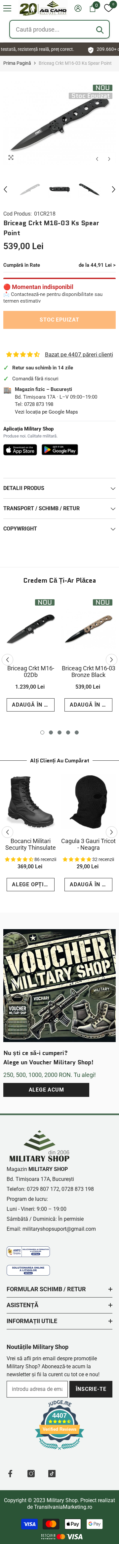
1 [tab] (42, 732)
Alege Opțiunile (33, 884)
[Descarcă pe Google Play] (60, 449)
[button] (7, 8)
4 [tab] (68, 732)
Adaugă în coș (33, 705)
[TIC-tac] (52, 1474)
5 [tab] (77, 732)
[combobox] (59, 29)
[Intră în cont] (78, 8)
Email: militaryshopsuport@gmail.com (51, 1229)
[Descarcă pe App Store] (20, 449)
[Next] (109, 159)
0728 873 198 (38, 404)
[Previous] (97, 159)
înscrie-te (91, 1389)
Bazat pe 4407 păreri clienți (79, 354)
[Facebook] (10, 1474)
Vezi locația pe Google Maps (46, 412)
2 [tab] (51, 732)
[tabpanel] (31, 656)
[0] (108, 8)
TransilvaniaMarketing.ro (63, 1507)
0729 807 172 (43, 1189)
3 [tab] (59, 732)
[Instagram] (31, 1474)
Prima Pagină (17, 63)
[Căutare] (100, 30)
